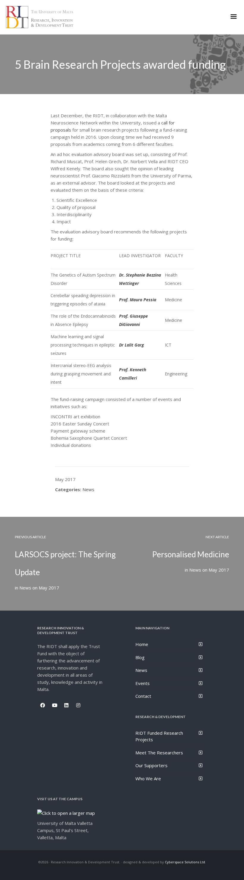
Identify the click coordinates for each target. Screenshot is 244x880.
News (88, 489)
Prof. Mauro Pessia (137, 299)
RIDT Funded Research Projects (159, 736)
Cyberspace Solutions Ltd (185, 862)
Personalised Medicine (190, 554)
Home (141, 644)
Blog (140, 657)
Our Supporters (151, 765)
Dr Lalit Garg (131, 345)
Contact (143, 696)
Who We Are (148, 778)
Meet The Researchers (159, 753)
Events (142, 683)
